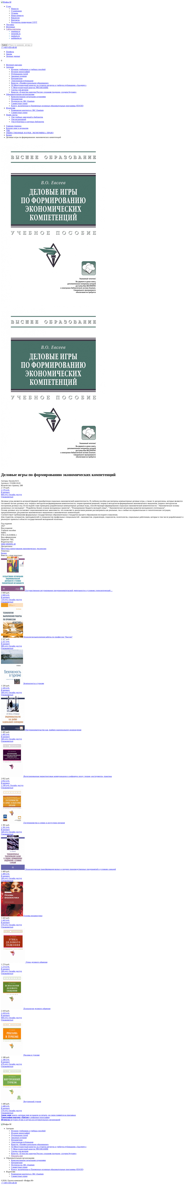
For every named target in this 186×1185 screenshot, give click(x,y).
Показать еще (17, 1156)
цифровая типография (25, 1117)
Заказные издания (19, 76)
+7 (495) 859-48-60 (9, 47)
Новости (15, 9)
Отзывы (14, 13)
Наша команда (17, 15)
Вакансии (15, 18)
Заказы (9, 54)
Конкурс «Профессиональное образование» (30, 83)
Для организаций (18, 119)
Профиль (10, 52)
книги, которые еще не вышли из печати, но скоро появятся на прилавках (38, 1115)
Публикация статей (19, 74)
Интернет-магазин (14, 65)
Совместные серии (19, 103)
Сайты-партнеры (13, 29)
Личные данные (13, 56)
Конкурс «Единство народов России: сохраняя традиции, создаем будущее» (44, 92)
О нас (8, 6)
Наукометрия (16, 78)
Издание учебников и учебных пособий (28, 69)
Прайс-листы (11, 115)
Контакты (15, 20)
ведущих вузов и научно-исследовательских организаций (30, 1120)
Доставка (10, 24)
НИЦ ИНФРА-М (8, 544)
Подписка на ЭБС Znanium (22, 101)
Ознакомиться (7, 497)
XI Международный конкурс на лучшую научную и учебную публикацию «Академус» (49, 85)
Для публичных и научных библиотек (27, 122)
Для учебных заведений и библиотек (27, 117)
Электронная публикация (22, 81)
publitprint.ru (16, 38)
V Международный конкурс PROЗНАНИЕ (29, 87)
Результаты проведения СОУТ (24, 22)
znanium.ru (15, 31)
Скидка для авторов (19, 90)
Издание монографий (20, 72)
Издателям (10, 108)
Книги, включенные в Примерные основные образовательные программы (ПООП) (47, 106)
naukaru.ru (15, 36)
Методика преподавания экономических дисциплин (23, 548)
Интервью (10, 27)
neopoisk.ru (15, 34)
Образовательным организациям (20, 94)
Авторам (10, 67)
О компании (16, 11)
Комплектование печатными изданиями (28, 97)
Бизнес (4, 553)
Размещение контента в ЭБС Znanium (27, 110)
